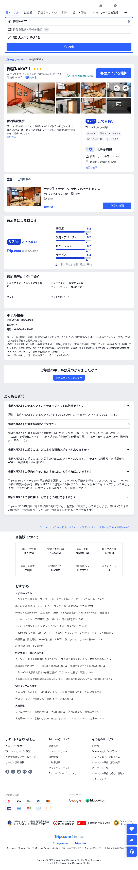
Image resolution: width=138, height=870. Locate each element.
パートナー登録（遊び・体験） (108, 773)
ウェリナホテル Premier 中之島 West (73, 606)
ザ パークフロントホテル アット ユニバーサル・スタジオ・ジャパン (51, 626)
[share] (132, 840)
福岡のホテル (75, 711)
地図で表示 (91, 167)
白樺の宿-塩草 (22, 646)
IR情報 (95, 745)
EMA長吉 (38, 646)
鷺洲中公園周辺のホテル (79, 679)
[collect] (132, 829)
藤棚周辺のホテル (103, 679)
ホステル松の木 (88, 639)
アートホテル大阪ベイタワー (91, 599)
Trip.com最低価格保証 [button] (82, 75)
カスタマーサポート (16, 745)
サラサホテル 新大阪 (26, 599)
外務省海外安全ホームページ (20, 756)
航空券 (28, 12)
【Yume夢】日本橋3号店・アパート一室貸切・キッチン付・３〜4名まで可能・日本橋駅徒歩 (64, 632)
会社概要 (53, 745)
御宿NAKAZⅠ (19, 68)
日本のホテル (69, 527)
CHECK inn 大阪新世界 (64, 612)
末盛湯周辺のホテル (100, 659)
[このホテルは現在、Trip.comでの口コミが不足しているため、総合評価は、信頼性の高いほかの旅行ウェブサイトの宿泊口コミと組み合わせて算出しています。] (41, 251)
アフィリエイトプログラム (106, 756)
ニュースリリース (58, 751)
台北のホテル (97, 718)
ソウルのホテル (23, 711)
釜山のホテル (58, 718)
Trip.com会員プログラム (104, 751)
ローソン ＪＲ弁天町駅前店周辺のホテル (36, 659)
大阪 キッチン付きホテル (60, 698)
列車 (64, 12)
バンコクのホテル (77, 718)
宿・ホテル (12, 12)
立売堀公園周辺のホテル (74, 659)
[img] (31, 98)
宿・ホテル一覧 (100, 768)
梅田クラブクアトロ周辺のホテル (88, 665)
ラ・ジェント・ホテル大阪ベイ (56, 599)
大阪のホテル (106, 527)
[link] (101, 5)
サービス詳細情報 (14, 762)
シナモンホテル (23, 619)
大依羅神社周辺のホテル (54, 665)
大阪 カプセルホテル (26, 692)
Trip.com (44, 527)
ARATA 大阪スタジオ (66, 639)
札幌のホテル (92, 711)
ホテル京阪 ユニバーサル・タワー (33, 606)
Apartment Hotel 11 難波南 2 (94, 612)
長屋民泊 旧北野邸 (26, 639)
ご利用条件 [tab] (24, 179)
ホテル (55, 527)
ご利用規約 (54, 762)
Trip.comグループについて (62, 773)
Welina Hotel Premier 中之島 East (32, 612)
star (100, 639)
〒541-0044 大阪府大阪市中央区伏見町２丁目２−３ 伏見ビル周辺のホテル (54, 672)
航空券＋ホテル (47, 12)
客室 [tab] (9, 179)
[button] (108, 5)
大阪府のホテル (88, 527)
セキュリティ (99, 779)
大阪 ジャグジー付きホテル (29, 698)
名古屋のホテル (23, 718)
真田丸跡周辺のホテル (27, 665)
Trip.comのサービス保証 (18, 751)
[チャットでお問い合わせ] (132, 852)
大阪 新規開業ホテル (71, 692)
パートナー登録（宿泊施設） (107, 762)
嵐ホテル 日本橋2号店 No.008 (67, 619)
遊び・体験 (79, 12)
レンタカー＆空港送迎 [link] (105, 12)
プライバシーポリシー (60, 768)
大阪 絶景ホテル (92, 692)
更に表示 (11, 137)
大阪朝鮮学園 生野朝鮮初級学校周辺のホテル (39, 679)
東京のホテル (41, 711)
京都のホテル (41, 718)
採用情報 (53, 756)
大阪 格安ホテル (48, 692)
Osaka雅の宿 (45, 639)
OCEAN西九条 (41, 619)
